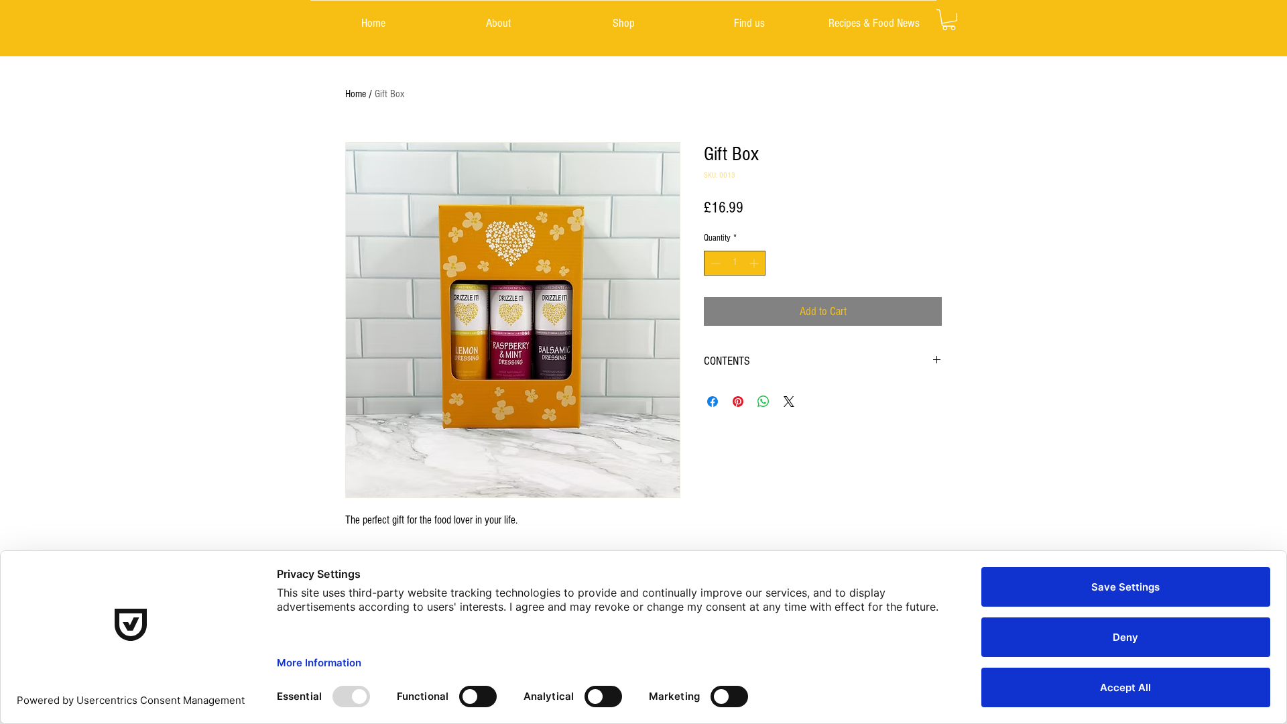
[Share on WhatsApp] (763, 402)
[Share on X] (789, 402)
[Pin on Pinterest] (738, 402)
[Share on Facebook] (712, 402)
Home (355, 94)
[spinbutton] (735, 263)
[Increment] (755, 263)
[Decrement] (714, 263)
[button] (948, 19)
